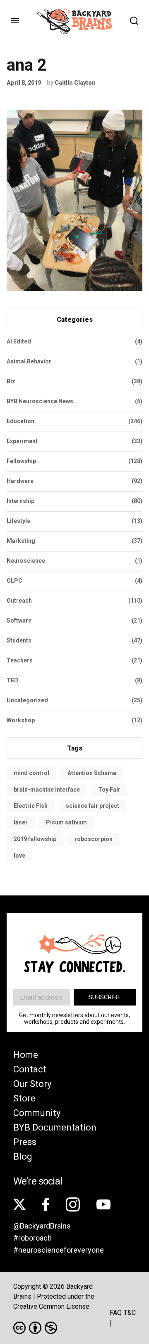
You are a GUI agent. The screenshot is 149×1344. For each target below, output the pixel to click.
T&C (130, 1313)
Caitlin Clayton (75, 82)
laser (21, 822)
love (19, 855)
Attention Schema (91, 773)
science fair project (92, 805)
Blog (22, 1156)
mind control (31, 773)
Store (24, 1098)
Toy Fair (109, 789)
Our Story (32, 1084)
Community (36, 1113)
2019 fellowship (35, 839)
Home (25, 1055)
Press (24, 1142)
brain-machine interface (47, 789)
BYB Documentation (54, 1127)
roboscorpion (93, 839)
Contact (29, 1069)
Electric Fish (31, 805)
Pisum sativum (66, 822)
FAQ (116, 1313)
